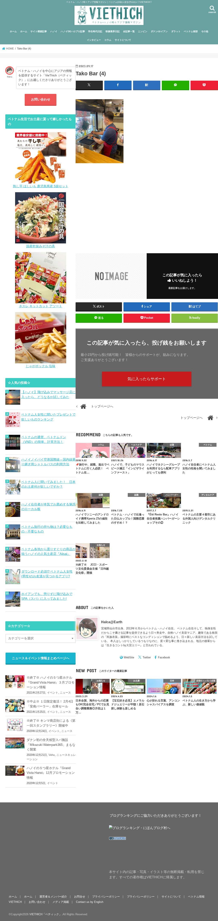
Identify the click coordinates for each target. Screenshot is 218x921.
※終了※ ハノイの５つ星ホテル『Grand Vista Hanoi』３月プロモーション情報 (51, 682)
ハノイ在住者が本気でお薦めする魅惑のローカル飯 (48, 507)
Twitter (147, 657)
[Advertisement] (147, 205)
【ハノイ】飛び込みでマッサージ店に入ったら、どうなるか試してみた (48, 394)
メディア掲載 (60, 902)
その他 (204, 31)
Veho (52, 755)
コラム (107, 40)
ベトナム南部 (191, 31)
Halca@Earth (111, 622)
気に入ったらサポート (147, 379)
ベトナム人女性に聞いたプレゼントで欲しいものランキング (48, 417)
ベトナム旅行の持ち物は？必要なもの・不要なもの (46, 529)
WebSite (129, 657)
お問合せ (79, 896)
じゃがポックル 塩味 (40, 366)
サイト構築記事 (38, 31)
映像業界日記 (113, 31)
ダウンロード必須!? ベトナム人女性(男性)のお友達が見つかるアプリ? (47, 574)
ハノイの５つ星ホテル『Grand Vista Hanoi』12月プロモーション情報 (51, 772)
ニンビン (142, 31)
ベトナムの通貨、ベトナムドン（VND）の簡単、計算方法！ (43, 439)
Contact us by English (89, 902)
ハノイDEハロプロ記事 (73, 31)
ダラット (176, 31)
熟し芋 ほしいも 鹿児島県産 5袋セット (40, 186)
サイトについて (123, 40)
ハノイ (53, 31)
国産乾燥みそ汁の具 (40, 246)
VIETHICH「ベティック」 (45, 914)
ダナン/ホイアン (159, 31)
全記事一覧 (129, 31)
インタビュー (94, 40)
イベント (52, 692)
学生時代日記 (95, 31)
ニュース (65, 692)
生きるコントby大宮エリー (123, 645)
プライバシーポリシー (106, 896)
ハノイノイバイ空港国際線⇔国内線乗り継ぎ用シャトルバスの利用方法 (48, 462)
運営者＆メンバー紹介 (53, 896)
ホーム (13, 31)
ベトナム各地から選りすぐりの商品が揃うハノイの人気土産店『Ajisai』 (48, 551)
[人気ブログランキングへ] (117, 840)
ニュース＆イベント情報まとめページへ (40, 658)
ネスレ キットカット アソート (40, 306)
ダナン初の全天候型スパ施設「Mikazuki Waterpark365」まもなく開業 (51, 744)
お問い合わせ (40, 99)
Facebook (164, 657)
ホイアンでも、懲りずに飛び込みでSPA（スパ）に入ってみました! (46, 596)
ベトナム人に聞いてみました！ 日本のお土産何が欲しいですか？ (48, 484)
